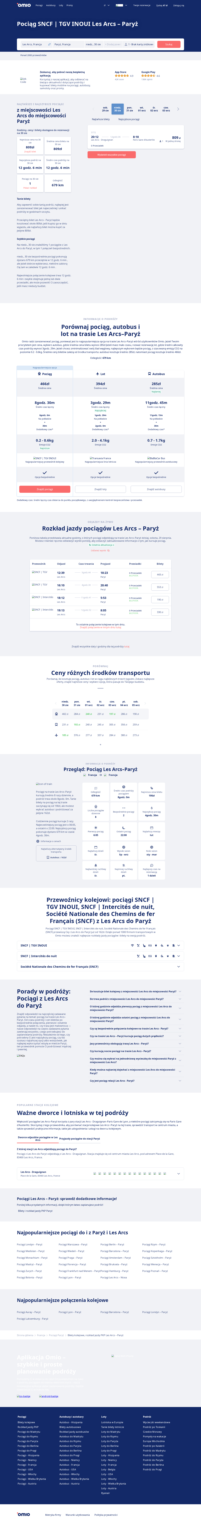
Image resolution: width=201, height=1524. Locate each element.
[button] (94, 44)
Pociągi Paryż (56, 1335)
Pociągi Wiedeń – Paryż (71, 1251)
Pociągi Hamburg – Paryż (114, 1271)
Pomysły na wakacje (154, 1436)
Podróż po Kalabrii (153, 1446)
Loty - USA (107, 1474)
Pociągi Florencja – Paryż (72, 1264)
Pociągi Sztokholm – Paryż (156, 1257)
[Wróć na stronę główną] (26, 5)
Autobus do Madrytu (71, 1436)
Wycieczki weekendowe (156, 1422)
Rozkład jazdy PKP (28, 1427)
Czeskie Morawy (152, 1431)
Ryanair (105, 1493)
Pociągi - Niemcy (27, 1460)
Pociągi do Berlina (28, 1446)
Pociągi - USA (25, 1469)
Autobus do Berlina (70, 1450)
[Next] (178, 109)
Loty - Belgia (108, 1469)
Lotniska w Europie (112, 1422)
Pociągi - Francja (27, 1464)
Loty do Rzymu (109, 1436)
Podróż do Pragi (152, 1469)
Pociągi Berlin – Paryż (112, 1244)
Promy (70, 5)
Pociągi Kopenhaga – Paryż (157, 1251)
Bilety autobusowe (70, 1427)
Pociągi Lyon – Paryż (70, 1277)
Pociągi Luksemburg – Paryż (32, 1318)
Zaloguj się (178, 5)
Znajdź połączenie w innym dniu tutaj (100, 627)
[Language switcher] (121, 5)
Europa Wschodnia (154, 1441)
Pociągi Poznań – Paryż (155, 1271)
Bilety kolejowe (26, 1422)
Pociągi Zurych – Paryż (29, 1271)
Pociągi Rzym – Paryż (154, 1244)
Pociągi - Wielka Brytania (32, 1479)
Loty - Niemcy (109, 1460)
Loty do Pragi (109, 1450)
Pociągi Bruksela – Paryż (113, 1264)
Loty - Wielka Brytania (113, 1483)
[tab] (101, 119)
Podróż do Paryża (153, 1460)
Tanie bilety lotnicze (112, 1427)
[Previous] (55, 703)
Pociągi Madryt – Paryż (29, 1264)
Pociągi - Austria (27, 1483)
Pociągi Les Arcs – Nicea (113, 1277)
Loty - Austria (108, 1488)
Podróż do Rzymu (153, 1455)
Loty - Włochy (109, 1479)
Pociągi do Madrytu (29, 1431)
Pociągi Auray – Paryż (29, 1312)
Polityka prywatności (106, 1514)
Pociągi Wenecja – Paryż (155, 1264)
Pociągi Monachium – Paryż (32, 1257)
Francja (41, 1335)
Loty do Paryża (109, 1441)
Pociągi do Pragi (27, 1450)
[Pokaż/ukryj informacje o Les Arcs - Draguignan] (178, 1173)
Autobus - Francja (69, 1464)
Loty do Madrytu (110, 1431)
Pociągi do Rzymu (28, 1436)
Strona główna (25, 1335)
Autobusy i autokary (71, 1416)
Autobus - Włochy (69, 1474)
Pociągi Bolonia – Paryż (30, 1277)
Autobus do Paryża (70, 1446)
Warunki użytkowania (78, 1514)
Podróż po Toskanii (154, 1427)
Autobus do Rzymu (70, 1441)
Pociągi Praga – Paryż (71, 1257)
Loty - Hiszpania (110, 1455)
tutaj (126, 646)
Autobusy (50, 5)
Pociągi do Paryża (28, 1441)
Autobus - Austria (69, 1483)
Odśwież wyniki (98, 550)
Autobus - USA (67, 1469)
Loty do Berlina (110, 1446)
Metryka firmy (53, 1514)
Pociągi (39, 5)
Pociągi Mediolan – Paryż (31, 1251)
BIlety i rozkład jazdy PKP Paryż (35, 1210)
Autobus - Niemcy (69, 1460)
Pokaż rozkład (30, 187)
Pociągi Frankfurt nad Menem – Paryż (79, 1271)
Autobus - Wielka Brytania (74, 1479)
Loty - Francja (109, 1464)
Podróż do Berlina (153, 1464)
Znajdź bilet (30, 151)
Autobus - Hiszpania (71, 1422)
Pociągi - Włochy (27, 1474)
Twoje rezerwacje (141, 5)
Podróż (147, 1416)
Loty (61, 5)
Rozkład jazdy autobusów (74, 1431)
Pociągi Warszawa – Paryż (73, 1244)
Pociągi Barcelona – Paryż (114, 1251)
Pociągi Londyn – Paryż (29, 1244)
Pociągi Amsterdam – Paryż (115, 1257)
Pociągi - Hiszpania (28, 1455)
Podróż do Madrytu (154, 1450)
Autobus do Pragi (69, 1455)
